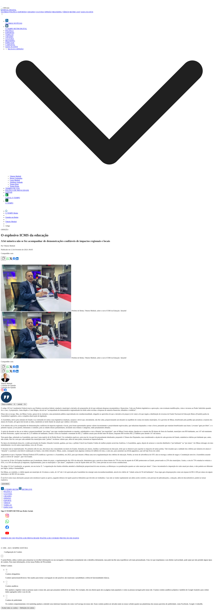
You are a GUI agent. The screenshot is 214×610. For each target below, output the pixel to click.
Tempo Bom (14, 184)
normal (20, 404)
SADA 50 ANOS (87, 12)
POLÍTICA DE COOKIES (49, 538)
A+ (25, 404)
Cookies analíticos (11, 586)
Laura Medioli (15, 180)
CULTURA (39, 12)
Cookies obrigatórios (12, 574)
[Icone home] (6, 211)
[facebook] (14, 259)
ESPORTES (22, 12)
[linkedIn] (17, 259)
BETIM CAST (75, 12)
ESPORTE (7, 500)
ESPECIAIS (8, 507)
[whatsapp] (8, 259)
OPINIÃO (48, 12)
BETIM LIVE (27, 489)
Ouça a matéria (7, 404)
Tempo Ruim (14, 186)
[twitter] (11, 259)
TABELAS (8, 505)
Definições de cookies (27, 608)
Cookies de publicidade (13, 600)
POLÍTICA (13, 12)
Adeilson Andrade (16, 182)
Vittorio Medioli (15, 176)
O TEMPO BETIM (11, 489)
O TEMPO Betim (11, 213)
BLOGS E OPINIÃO (16, 49)
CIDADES (31, 12)
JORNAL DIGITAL (8, 10)
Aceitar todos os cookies (10, 608)
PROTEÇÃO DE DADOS (69, 538)
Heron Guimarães (16, 178)
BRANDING (57, 12)
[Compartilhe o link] (3, 258)
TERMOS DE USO (8, 538)
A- (14, 404)
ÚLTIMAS (5, 12)
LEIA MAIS (5, 484)
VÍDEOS (65, 12)
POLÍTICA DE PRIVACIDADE (27, 538)
